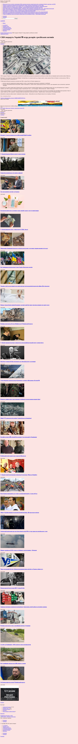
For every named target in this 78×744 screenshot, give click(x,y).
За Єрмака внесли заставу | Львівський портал (12, 682)
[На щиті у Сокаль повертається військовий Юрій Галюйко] (12, 132)
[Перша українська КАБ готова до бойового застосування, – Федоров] (12, 547)
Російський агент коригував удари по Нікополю (13, 456)
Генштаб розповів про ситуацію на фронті (11, 173)
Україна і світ (5, 708)
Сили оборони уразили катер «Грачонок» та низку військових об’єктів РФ (20, 380)
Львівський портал (7, 27)
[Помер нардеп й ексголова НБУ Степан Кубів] (12, 585)
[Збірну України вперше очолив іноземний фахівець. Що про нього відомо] (12, 509)
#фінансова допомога (10, 108)
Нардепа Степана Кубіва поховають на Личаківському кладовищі (17, 361)
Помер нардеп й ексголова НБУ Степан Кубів (12, 588)
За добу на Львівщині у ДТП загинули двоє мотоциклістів (15, 644)
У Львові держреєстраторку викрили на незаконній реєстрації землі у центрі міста (22, 343)
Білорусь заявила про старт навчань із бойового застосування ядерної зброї (20, 399)
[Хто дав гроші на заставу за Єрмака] (12, 189)
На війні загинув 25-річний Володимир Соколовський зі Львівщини (18, 437)
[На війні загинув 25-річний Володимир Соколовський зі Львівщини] (12, 434)
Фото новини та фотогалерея (9, 711)
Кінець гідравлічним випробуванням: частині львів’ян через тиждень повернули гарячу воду (24, 305)
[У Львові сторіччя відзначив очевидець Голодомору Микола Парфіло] (12, 472)
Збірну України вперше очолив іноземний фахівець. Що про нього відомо (19, 512)
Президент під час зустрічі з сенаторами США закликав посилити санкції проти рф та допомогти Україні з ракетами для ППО (29, 4)
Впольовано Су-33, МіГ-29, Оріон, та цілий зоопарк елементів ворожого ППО (19, 10)
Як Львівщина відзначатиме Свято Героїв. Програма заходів (16, 267)
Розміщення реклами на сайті (6, 715)
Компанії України (6, 29)
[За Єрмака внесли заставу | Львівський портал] (12, 679)
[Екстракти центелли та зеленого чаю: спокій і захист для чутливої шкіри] (12, 208)
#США (3, 108)
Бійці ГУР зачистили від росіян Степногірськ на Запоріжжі (15, 418)
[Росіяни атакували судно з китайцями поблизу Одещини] (12, 623)
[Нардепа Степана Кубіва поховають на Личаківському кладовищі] (12, 359)
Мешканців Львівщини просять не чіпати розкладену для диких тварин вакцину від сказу (24, 248)
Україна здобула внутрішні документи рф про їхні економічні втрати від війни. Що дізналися (24, 286)
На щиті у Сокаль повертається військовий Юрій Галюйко (15, 135)
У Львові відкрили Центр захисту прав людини (12, 154)
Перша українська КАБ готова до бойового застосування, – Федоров (18, 550)
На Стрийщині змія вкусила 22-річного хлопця (13, 663)
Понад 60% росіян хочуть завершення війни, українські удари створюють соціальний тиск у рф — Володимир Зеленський (28, 8)
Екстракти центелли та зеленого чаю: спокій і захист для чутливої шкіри (19, 210)
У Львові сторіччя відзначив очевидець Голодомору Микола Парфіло (18, 475)
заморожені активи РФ (19, 108)
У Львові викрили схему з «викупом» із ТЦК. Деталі (14, 229)
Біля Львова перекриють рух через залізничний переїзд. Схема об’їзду (18, 493)
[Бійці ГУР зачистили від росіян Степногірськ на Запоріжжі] (12, 415)
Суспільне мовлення (7, 28)
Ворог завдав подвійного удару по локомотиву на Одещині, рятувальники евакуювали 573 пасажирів (24, 9)
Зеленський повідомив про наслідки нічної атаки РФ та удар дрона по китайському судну (24, 531)
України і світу (6, 26)
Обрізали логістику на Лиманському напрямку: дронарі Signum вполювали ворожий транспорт (23, 7)
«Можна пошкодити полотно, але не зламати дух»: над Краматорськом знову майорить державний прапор (25, 6)
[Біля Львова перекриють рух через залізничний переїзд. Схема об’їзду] (12, 491)
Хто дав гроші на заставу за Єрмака (9, 192)
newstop (4, 710)
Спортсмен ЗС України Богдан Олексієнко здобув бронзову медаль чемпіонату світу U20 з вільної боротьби (25, 11)
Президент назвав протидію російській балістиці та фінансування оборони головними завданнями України (25, 13)
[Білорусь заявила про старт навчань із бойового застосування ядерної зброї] (12, 396)
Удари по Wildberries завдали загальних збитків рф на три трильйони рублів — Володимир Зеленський (24, 14)
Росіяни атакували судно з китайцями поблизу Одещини (15, 626)
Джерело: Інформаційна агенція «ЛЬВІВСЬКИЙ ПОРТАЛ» (12, 98)
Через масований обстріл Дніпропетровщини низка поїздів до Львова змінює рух (21, 569)
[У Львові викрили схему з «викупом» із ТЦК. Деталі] (10, 226)
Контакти (5, 30)
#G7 (1, 108)
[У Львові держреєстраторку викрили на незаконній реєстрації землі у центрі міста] (12, 340)
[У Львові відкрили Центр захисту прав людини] (12, 151)
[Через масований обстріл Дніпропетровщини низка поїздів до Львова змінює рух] (12, 566)
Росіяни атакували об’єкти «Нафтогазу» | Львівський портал (16, 324)
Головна (2, 32)
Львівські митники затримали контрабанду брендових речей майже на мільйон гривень (23, 607)
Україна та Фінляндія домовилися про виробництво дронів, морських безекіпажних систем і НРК (23, 5)
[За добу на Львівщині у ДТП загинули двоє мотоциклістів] (12, 642)
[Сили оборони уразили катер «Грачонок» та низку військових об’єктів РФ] (12, 377)
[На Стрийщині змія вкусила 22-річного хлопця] (12, 660)
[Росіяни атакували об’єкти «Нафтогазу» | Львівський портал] (12, 321)
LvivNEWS (5, 25)
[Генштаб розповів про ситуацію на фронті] (12, 170)
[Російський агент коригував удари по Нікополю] (12, 453)
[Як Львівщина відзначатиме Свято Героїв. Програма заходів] (12, 264)
